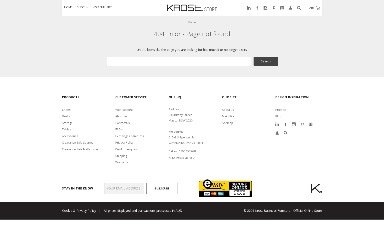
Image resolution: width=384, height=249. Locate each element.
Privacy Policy (124, 142)
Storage (67, 123)
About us (121, 116)
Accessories (70, 136)
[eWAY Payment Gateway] (225, 188)
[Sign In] (290, 8)
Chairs (66, 110)
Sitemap (227, 123)
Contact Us (122, 123)
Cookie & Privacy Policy (79, 210)
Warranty (121, 162)
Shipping (121, 156)
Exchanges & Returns (129, 136)
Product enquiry (126, 149)
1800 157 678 (187, 151)
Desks (66, 116)
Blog (278, 116)
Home (68, 7)
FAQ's (119, 129)
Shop (81, 7)
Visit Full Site (102, 7)
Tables (66, 129)
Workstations (124, 110)
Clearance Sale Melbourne (80, 149)
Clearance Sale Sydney (77, 142)
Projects (280, 110)
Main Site (228, 116)
